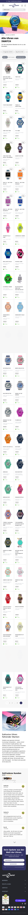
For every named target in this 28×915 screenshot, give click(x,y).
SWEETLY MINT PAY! (7, 580)
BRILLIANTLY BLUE (7, 261)
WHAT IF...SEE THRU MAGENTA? (7, 210)
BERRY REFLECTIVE (19, 368)
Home (2, 34)
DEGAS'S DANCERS (19, 606)
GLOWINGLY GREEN (7, 286)
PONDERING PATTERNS (18, 343)
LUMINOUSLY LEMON (20, 235)
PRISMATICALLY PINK (6, 236)
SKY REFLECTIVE (7, 368)
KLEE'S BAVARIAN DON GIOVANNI (7, 635)
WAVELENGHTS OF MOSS (7, 688)
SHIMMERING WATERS (6, 343)
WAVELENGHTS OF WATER (19, 663)
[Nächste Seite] (21, 703)
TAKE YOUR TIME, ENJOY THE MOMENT (8, 156)
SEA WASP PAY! (18, 471)
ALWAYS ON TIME (19, 155)
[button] (25, 5)
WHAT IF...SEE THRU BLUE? (19, 210)
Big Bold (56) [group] (19, 52)
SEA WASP (17, 446)
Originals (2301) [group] (7, 52)
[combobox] (14, 9)
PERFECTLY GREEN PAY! (7, 551)
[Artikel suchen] (24, 9)
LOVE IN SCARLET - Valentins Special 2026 (7, 608)
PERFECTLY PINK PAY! (19, 580)
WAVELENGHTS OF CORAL (7, 663)
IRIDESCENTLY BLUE (19, 314)
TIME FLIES (17, 76)
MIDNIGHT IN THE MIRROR (7, 421)
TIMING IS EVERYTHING (18, 105)
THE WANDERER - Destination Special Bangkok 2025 (19, 524)
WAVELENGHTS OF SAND (19, 635)
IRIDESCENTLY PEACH (6, 315)
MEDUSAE (5, 471)
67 (17, 703)
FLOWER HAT (18, 420)
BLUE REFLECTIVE (7, 393)
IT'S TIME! (17, 130)
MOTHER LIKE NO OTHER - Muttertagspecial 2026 (19, 552)
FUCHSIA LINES (18, 261)
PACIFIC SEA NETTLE (8, 446)
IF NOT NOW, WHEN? (7, 104)
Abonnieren (13, 864)
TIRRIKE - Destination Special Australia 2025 (8, 524)
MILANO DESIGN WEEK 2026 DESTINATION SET (19, 288)
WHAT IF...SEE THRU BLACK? (7, 183)
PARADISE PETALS (19, 497)
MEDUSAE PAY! (6, 497)
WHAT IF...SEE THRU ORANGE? (19, 183)
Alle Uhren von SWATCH (10, 34)
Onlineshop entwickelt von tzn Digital (19, 912)
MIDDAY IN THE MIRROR (18, 394)
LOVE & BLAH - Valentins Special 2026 (19, 689)
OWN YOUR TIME (7, 130)
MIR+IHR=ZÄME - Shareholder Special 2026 (7, 78)
